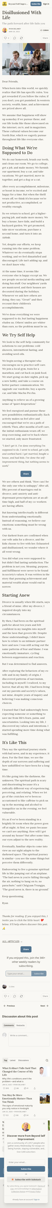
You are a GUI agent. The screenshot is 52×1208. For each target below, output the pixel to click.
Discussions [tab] (23, 1060)
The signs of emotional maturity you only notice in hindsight (17, 1107)
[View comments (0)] (14, 38)
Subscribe (36, 4)
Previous (11, 1006)
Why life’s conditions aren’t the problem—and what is (16, 1080)
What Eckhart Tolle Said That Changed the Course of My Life (19, 1071)
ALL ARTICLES (10, 941)
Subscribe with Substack (28, 1179)
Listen (46, 30)
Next (42, 1006)
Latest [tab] (13, 1060)
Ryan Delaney (15, 29)
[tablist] (14, 1025)
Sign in (46, 4)
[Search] (47, 1060)
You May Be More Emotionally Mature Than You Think (17, 1098)
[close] (44, 1123)
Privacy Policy (34, 1191)
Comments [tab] (9, 1025)
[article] (26, 1078)
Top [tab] (5, 1060)
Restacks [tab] (21, 1025)
